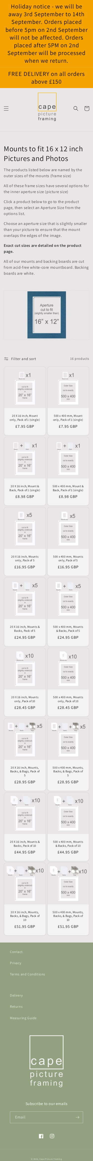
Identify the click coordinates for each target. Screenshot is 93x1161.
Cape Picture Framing (50, 1159)
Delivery (16, 995)
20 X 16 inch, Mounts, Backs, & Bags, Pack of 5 (25, 771)
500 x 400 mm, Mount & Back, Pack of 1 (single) (68, 488)
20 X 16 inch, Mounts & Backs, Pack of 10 (25, 843)
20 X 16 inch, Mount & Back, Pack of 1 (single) (24, 488)
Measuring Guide (23, 1018)
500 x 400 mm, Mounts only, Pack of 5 (68, 558)
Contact (16, 952)
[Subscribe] (77, 1117)
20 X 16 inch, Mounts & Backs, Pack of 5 (25, 629)
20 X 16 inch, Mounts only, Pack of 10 (24, 699)
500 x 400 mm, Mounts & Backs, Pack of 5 (68, 629)
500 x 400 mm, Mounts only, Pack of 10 (68, 699)
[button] (6, 108)
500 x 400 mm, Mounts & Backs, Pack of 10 (68, 843)
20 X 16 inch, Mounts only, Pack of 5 (24, 558)
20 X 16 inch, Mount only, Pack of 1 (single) (25, 418)
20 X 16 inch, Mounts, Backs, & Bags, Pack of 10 (25, 916)
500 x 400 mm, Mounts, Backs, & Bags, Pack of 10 (68, 916)
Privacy (15, 963)
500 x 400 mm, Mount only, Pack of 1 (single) (68, 418)
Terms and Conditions (27, 974)
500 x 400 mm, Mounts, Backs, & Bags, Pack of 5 (68, 771)
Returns (16, 1006)
